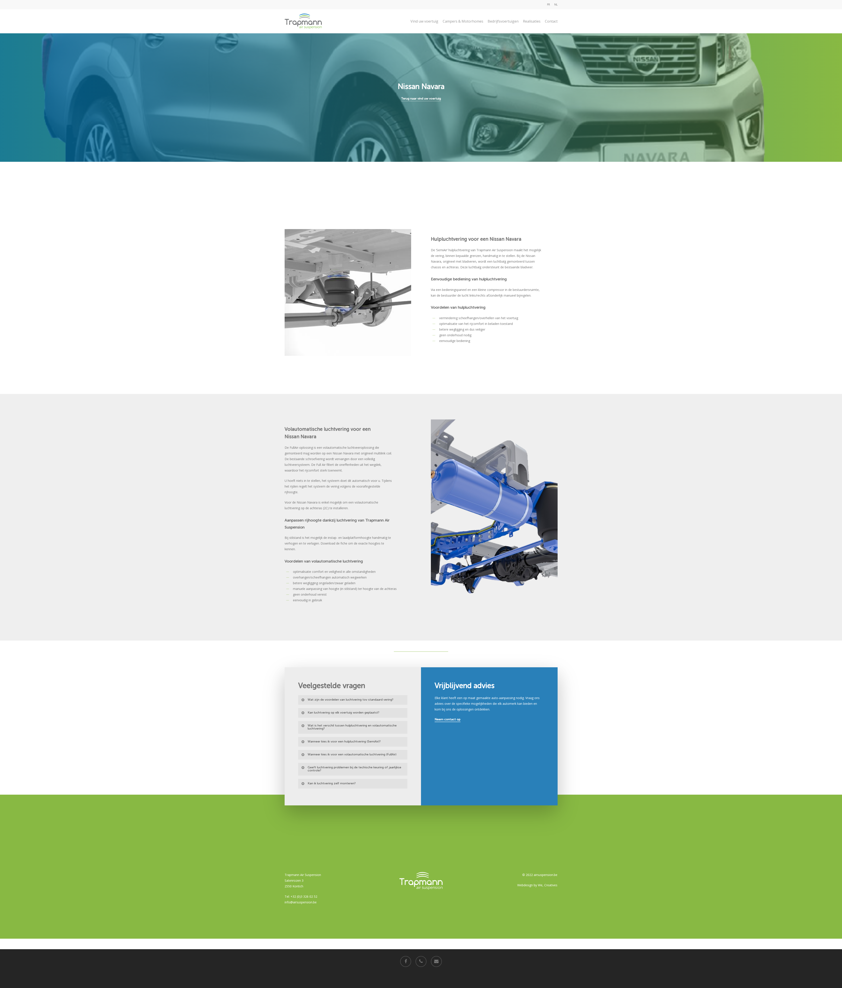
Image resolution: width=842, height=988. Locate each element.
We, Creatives (547, 885)
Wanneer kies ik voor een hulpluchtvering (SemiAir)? (344, 741)
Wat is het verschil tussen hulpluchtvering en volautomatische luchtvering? (352, 727)
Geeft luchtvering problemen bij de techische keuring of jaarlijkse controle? (354, 768)
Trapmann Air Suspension (303, 875)
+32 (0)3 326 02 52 (304, 896)
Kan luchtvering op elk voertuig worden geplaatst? (343, 712)
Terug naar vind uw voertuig (421, 98)
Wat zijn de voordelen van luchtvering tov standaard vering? (350, 699)
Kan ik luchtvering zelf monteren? (332, 783)
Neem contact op (447, 719)
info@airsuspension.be (301, 902)
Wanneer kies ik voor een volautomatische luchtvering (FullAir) (352, 754)
